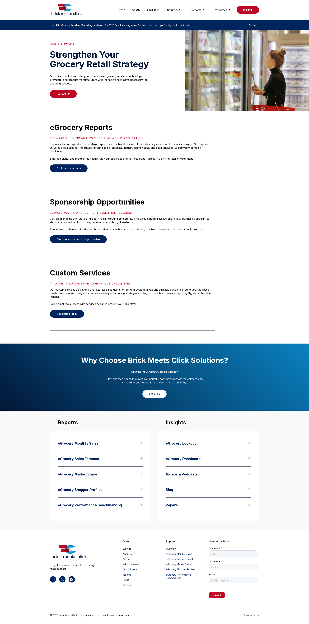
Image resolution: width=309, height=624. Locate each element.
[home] (67, 10)
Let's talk (154, 394)
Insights (248, 9)
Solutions (172, 10)
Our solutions (130, 569)
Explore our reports (68, 168)
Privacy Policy (251, 615)
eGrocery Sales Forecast (179, 559)
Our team (128, 559)
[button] (174, 10)
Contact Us (63, 94)
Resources (220, 10)
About (136, 9)
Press (126, 579)
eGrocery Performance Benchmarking (178, 576)
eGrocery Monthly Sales (179, 554)
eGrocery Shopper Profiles (180, 569)
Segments (153, 9)
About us (128, 554)
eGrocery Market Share (178, 564)
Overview (171, 548)
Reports (196, 10)
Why (122, 9)
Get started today (66, 313)
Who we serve (131, 564)
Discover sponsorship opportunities (78, 239)
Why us (127, 548)
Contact (127, 585)
